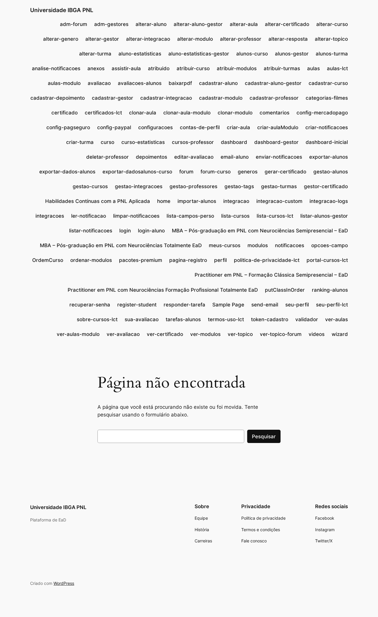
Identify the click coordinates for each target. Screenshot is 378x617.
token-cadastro (269, 319)
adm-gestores (111, 24)
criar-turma (80, 142)
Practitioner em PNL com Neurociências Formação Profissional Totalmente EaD (163, 290)
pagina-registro (188, 260)
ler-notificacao (88, 216)
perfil (220, 260)
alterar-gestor (102, 39)
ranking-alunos (330, 290)
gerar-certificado (285, 172)
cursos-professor (193, 142)
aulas (313, 68)
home (163, 201)
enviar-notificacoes (279, 157)
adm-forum (73, 24)
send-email (264, 305)
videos (317, 334)
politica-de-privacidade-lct (266, 260)
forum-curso (216, 172)
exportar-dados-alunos (67, 172)
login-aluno (151, 231)
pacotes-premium (140, 260)
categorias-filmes (327, 98)
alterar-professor (240, 39)
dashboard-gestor (276, 142)
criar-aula (238, 127)
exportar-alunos (328, 157)
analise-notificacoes (56, 68)
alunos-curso (252, 54)
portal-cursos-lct (327, 260)
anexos (96, 68)
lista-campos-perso (190, 216)
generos (248, 172)
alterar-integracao (148, 39)
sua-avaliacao (142, 319)
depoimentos (151, 157)
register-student (137, 305)
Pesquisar (264, 436)
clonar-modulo (235, 113)
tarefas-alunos (183, 319)
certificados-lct (103, 113)
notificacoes (289, 245)
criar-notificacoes (326, 127)
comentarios (274, 113)
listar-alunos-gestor (324, 216)
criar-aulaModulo (277, 127)
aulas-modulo (64, 83)
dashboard (234, 142)
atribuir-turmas (282, 68)
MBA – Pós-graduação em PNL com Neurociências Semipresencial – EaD (260, 231)
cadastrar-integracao (166, 98)
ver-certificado (165, 334)
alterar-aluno (151, 24)
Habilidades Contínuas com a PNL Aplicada (97, 201)
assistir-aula (126, 68)
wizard (340, 334)
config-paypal (114, 127)
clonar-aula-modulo (187, 113)
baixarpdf (180, 83)
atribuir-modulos (237, 68)
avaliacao (99, 83)
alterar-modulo (195, 39)
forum (186, 172)
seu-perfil (297, 305)
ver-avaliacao (123, 334)
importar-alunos (196, 201)
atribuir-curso (193, 68)
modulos (257, 245)
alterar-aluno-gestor (198, 24)
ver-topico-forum (281, 334)
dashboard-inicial (327, 142)
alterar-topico (331, 39)
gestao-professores (193, 186)
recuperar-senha (89, 305)
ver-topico (240, 334)
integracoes (49, 216)
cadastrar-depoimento (57, 98)
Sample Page (228, 305)
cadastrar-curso (328, 83)
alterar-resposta (288, 39)
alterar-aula (244, 24)
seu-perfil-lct (332, 305)
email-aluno (235, 157)
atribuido (159, 68)
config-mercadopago (322, 113)
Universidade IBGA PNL (61, 10)
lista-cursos (235, 216)
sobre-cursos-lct (97, 319)
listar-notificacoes (90, 231)
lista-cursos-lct (275, 216)
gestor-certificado (326, 186)
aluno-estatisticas (139, 54)
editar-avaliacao (194, 157)
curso (107, 142)
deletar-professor (107, 157)
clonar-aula (142, 113)
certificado (64, 113)
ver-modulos (205, 334)
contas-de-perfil (200, 127)
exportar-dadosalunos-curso (137, 172)
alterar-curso (332, 24)
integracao (236, 201)
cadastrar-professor (274, 98)
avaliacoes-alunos (140, 83)
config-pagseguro (68, 127)
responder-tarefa (184, 305)
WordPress (63, 583)
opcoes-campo (329, 245)
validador (306, 319)
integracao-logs (328, 201)
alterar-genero (60, 39)
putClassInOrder (285, 290)
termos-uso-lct (226, 319)
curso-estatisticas (143, 142)
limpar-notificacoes (136, 216)
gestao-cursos (90, 186)
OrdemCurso (47, 260)
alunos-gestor (292, 54)
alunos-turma (332, 54)
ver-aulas (336, 319)
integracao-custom (279, 201)
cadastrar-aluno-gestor (273, 83)
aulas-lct (337, 68)
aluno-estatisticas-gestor (198, 54)
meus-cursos (224, 245)
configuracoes (155, 127)
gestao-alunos (330, 172)
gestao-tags (239, 186)
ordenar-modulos (91, 260)
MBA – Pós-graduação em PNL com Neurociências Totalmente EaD (121, 245)
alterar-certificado (287, 24)
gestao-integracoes (138, 186)
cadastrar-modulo (220, 98)
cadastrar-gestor (112, 98)
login (125, 231)
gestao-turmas (279, 186)
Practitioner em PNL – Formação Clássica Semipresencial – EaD (271, 275)
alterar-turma (95, 54)
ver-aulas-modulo (78, 334)
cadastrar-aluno (218, 83)
